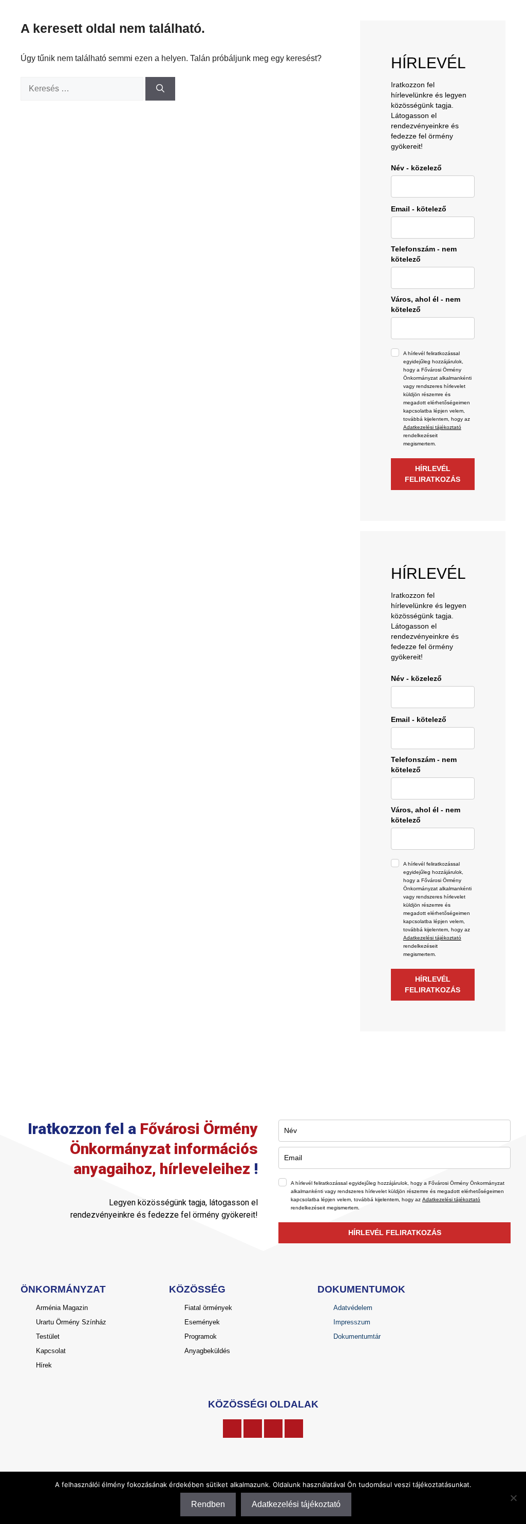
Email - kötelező (418, 209)
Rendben (208, 1504)
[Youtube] (273, 1428)
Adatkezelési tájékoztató (432, 427)
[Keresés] (160, 89)
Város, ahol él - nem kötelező (425, 304)
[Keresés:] (83, 88)
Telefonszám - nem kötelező (424, 254)
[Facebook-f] (232, 1428)
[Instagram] (252, 1428)
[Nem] (513, 1498)
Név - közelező (416, 168)
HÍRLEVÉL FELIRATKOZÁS (432, 473)
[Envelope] (294, 1428)
